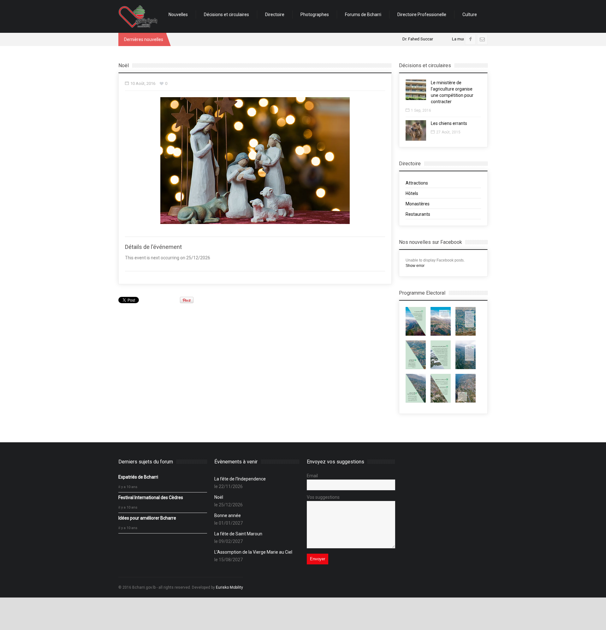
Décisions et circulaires (226, 14)
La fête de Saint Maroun (238, 533)
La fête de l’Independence (240, 478)
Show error (415, 265)
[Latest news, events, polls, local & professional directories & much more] (137, 16)
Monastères (418, 203)
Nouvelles (178, 14)
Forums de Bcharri (363, 14)
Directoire (274, 14)
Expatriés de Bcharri (138, 477)
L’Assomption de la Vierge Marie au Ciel (253, 552)
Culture (469, 14)
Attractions (417, 182)
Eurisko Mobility (229, 587)
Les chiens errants (449, 123)
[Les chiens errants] (416, 130)
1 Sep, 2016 (421, 110)
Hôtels (412, 193)
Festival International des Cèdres (150, 497)
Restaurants (418, 214)
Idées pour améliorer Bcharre (147, 518)
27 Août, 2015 (448, 132)
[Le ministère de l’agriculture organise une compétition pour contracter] (416, 89)
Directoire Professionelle (421, 14)
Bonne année (227, 515)
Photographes (314, 14)
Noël (218, 497)
